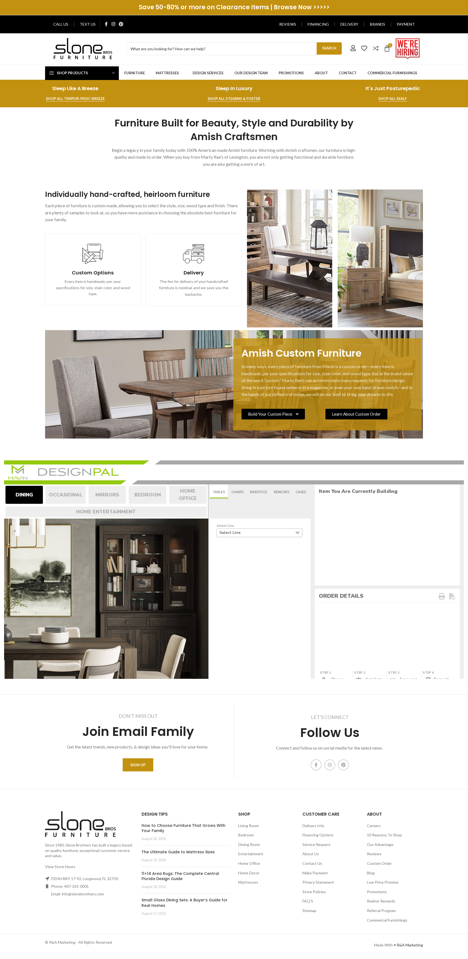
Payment (406, 24)
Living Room (248, 825)
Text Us (88, 24)
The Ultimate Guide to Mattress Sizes (178, 852)
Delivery (349, 24)
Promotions (377, 891)
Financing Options (318, 835)
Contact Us (312, 863)
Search (329, 48)
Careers (374, 825)
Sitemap (309, 910)
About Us (310, 853)
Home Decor (249, 873)
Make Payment (315, 873)
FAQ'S (307, 901)
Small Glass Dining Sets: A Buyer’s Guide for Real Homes (185, 902)
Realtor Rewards (381, 901)
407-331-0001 (76, 886)
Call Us (60, 24)
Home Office (249, 863)
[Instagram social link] (113, 24)
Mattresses (248, 882)
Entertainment (250, 853)
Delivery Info (313, 825)
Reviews (287, 24)
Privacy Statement (318, 882)
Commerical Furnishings (387, 920)
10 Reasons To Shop (384, 835)
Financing (318, 24)
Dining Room (249, 844)
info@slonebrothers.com (83, 894)
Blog (371, 873)
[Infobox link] (92, 269)
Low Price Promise (382, 882)
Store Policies (314, 891)
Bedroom (246, 835)
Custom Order (379, 863)
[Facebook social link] (106, 24)
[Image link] (83, 48)
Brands (377, 24)
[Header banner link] (234, 7)
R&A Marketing (410, 945)
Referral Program (381, 910)
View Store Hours (60, 866)
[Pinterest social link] (121, 24)
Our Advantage (380, 844)
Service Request (316, 844)
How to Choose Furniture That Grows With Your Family (183, 828)
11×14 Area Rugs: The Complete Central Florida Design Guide (180, 876)
